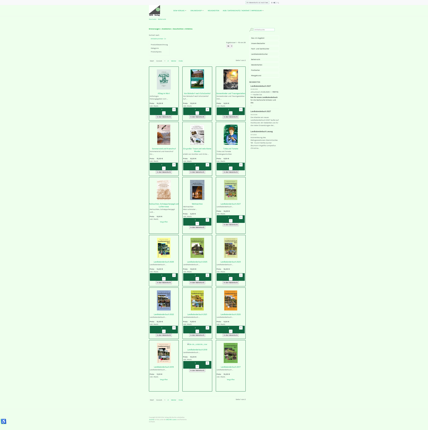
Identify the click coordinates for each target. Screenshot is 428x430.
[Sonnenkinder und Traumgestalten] (230, 79)
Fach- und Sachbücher (260, 49)
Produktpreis (156, 52)
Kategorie (155, 48)
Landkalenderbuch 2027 (231, 204)
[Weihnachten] (197, 190)
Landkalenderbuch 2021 (197, 314)
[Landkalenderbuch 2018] (197, 344)
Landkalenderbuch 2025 (197, 262)
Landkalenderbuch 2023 (231, 262)
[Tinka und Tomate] (231, 134)
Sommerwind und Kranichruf (164, 149)
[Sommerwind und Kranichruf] (163, 134)
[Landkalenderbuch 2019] (164, 353)
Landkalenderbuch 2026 (164, 262)
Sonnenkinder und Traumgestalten (230, 93)
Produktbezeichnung (159, 45)
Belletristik (255, 59)
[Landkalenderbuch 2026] (164, 248)
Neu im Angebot (257, 38)
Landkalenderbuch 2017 (231, 367)
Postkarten (255, 70)
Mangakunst (256, 75)
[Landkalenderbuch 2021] (197, 300)
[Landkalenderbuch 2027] (230, 190)
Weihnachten (197, 204)
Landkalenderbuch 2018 (197, 350)
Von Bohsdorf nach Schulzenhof (197, 93)
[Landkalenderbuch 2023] (231, 248)
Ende (181, 61)
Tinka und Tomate (230, 149)
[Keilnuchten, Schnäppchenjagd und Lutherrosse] (164, 190)
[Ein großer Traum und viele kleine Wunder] (197, 134)
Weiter (173, 61)
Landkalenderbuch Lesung (262, 131)
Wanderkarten (256, 65)
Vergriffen (164, 222)
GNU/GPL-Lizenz (171, 419)
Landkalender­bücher (259, 54)
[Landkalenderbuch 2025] (197, 248)
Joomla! (151, 419)
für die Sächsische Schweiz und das (264, 100)
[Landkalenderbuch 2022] (164, 300)
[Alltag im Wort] (164, 79)
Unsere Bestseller (258, 43)
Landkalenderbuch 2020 (231, 314)
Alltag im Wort (164, 93)
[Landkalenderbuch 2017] (231, 353)
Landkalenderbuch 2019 (164, 367)
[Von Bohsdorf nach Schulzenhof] (197, 79)
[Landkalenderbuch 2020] (230, 300)
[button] (180, 10)
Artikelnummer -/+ (158, 39)
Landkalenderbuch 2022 (164, 314)
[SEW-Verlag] (154, 10)
